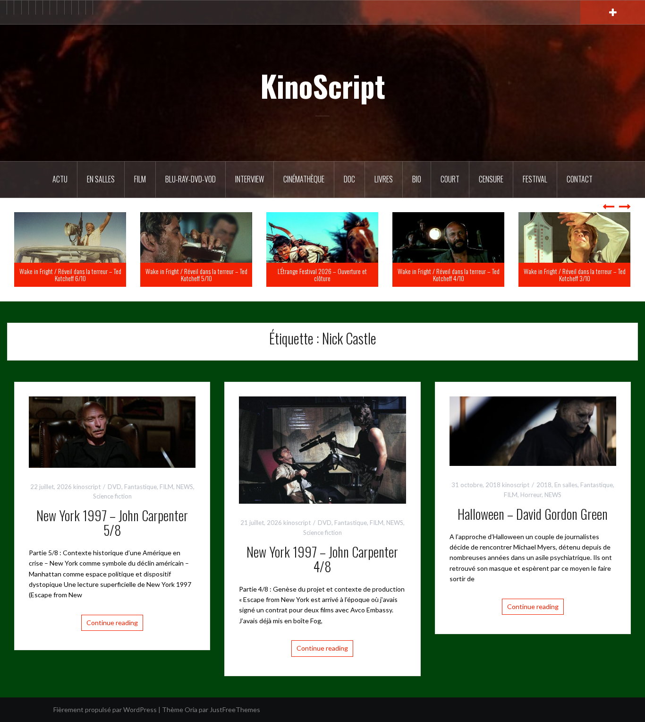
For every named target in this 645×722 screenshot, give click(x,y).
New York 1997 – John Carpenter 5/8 (112, 523)
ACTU (60, 179)
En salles (101, 179)
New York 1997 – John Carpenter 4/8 (322, 559)
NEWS (184, 486)
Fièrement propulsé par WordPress (105, 709)
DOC (349, 179)
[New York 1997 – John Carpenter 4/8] (322, 449)
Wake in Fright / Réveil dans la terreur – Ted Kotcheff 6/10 (191, 274)
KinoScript (322, 85)
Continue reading (112, 623)
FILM (140, 179)
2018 (544, 485)
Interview (249, 179)
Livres (383, 179)
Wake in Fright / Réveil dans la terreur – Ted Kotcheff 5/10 (317, 274)
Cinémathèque (303, 179)
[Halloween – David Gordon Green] (533, 430)
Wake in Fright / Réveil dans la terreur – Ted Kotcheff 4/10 (569, 274)
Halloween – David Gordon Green (533, 514)
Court (450, 179)
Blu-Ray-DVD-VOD (190, 179)
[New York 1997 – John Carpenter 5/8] (112, 431)
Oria (191, 709)
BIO (416, 179)
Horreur (531, 495)
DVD (114, 486)
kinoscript (87, 486)
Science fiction (112, 496)
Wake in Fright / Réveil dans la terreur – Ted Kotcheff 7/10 (65, 274)
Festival (535, 179)
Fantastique (140, 486)
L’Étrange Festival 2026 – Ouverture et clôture (443, 274)
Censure (491, 179)
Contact (580, 179)
